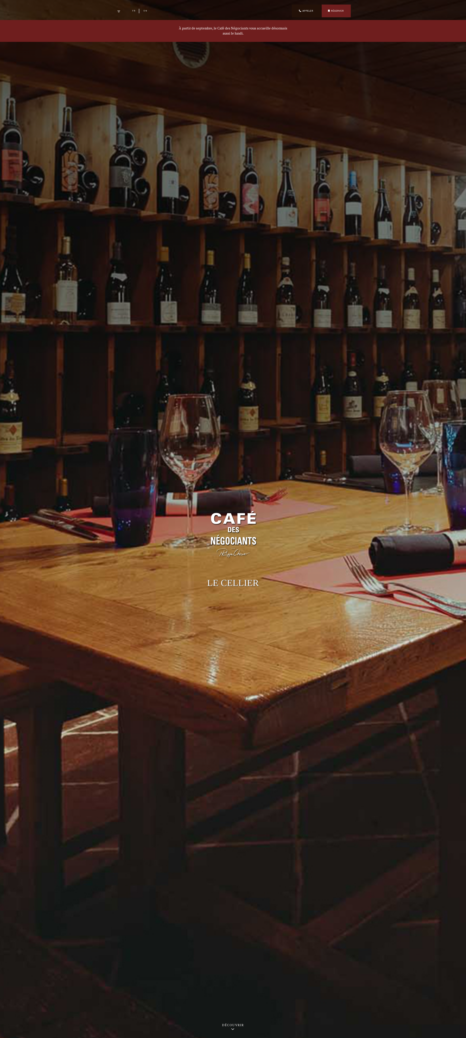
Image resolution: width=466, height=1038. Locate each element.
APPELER (307, 10)
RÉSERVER (337, 10)
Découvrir (233, 1025)
